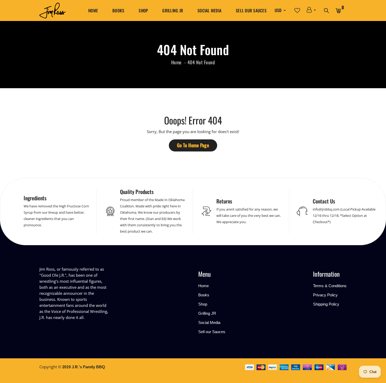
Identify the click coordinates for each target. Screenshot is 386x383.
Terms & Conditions (330, 286)
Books (118, 10)
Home (93, 10)
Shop (143, 10)
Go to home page (193, 145)
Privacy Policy (325, 295)
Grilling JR (172, 10)
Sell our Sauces (251, 10)
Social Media (209, 10)
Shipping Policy (326, 304)
